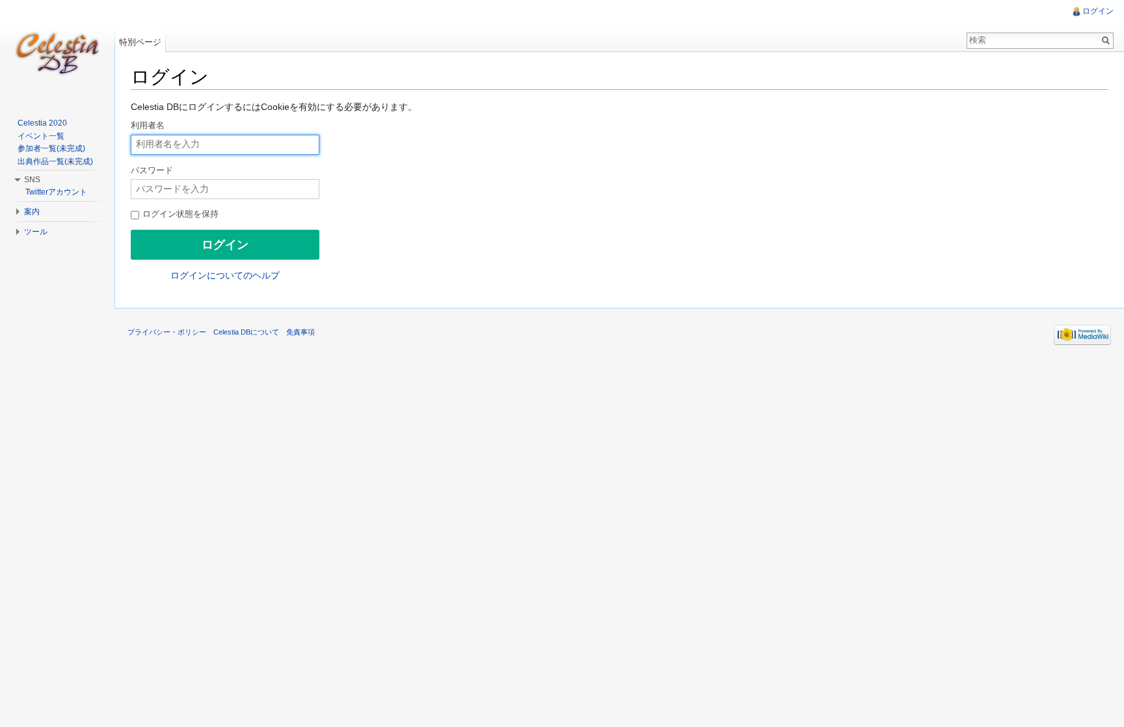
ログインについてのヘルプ (225, 275)
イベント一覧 (41, 136)
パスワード (152, 170)
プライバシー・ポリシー (166, 332)
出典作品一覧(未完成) (55, 161)
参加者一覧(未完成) (51, 148)
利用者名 (148, 125)
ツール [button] (35, 231)
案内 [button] (32, 211)
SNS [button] (32, 179)
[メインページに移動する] (57, 52)
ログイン (1098, 11)
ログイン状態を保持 (179, 214)
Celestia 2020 (42, 123)
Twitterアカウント (56, 192)
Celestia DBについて (246, 332)
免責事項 (300, 332)
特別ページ (140, 42)
